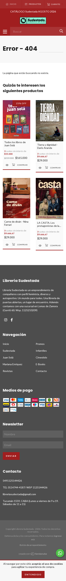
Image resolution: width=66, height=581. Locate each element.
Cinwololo (41, 357)
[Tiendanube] (33, 554)
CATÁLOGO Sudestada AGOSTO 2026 (33, 11)
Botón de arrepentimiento (33, 545)
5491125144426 (12, 480)
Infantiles (41, 350)
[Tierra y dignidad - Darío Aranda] (40, 168)
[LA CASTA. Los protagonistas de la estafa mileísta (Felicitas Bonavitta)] (40, 245)
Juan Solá (8, 357)
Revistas (8, 371)
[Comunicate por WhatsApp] (60, 553)
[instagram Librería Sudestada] (6, 320)
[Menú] (5, 31)
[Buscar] (61, 31)
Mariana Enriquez (12, 364)
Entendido (33, 574)
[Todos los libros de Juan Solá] (7, 165)
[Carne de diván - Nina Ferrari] (7, 245)
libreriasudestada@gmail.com (19, 494)
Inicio (6, 343)
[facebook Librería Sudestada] (11, 320)
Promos (40, 343)
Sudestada (9, 350)
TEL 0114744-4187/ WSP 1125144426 (25, 487)
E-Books (40, 364)
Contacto (41, 371)
